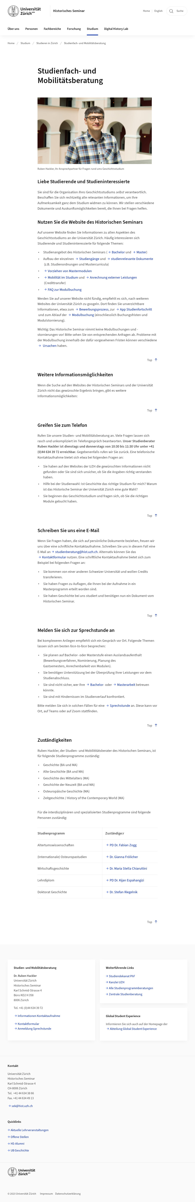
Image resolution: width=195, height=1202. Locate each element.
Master (141, 252)
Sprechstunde (120, 705)
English (158, 11)
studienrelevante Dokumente (132, 259)
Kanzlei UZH (116, 982)
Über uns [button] (13, 29)
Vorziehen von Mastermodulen (70, 271)
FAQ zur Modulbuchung (65, 289)
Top (149, 360)
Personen (31, 29)
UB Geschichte (20, 1150)
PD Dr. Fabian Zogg (123, 845)
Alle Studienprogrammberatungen (131, 988)
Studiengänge (89, 259)
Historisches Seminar (69, 11)
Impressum (46, 1194)
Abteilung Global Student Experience (133, 1029)
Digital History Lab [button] (116, 29)
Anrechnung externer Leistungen (113, 277)
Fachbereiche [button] (52, 29)
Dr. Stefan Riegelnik (123, 892)
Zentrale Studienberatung (125, 994)
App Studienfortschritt (136, 309)
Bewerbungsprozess (94, 309)
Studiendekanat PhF (122, 976)
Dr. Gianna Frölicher (124, 857)
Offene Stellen (20, 1137)
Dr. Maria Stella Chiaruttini (128, 868)
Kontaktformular (54, 557)
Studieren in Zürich (47, 43)
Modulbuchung (83, 315)
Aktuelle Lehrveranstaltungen (30, 1130)
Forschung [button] (74, 29)
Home (146, 11)
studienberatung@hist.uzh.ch (76, 552)
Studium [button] (92, 29)
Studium (25, 43)
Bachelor (118, 252)
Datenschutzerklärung (68, 1194)
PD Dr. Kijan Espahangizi (127, 880)
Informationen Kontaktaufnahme (39, 1016)
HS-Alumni (17, 1144)
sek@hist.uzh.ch (22, 1106)
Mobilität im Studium (63, 277)
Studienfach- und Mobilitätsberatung (85, 43)
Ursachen (49, 345)
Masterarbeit (126, 684)
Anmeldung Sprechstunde (34, 1029)
